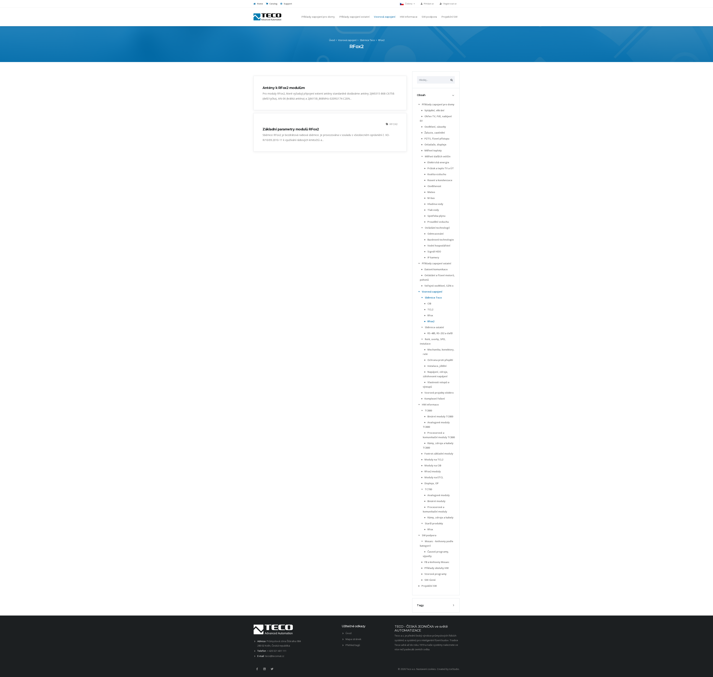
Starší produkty (433, 523)
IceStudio (454, 669)
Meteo (431, 192)
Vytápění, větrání (434, 110)
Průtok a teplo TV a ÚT (440, 168)
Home (259, 3)
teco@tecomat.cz (274, 656)
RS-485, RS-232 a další (440, 333)
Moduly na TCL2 (433, 459)
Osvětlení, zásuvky (435, 126)
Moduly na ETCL (433, 477)
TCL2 (430, 309)
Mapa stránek (353, 639)
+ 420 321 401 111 (276, 650)
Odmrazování (435, 233)
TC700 (428, 489)
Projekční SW (449, 16)
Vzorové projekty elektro (439, 392)
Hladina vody (435, 204)
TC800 (428, 410)
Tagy (420, 605)
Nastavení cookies (426, 669)
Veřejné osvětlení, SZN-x (438, 285)
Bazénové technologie (440, 239)
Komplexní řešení (434, 398)
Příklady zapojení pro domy (318, 16)
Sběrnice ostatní (434, 327)
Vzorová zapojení (384, 16)
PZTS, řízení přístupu (436, 138)
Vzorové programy (435, 574)
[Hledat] (451, 80)
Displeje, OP (431, 483)
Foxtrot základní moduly (438, 453)
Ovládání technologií (437, 227)
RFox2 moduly (432, 471)
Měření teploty (433, 150)
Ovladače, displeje (435, 144)
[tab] (436, 95)
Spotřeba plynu (436, 215)
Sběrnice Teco (367, 40)
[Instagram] (264, 669)
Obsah (421, 95)
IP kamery (433, 257)
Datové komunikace (436, 269)
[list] (419, 104)
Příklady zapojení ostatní (354, 16)
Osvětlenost (434, 186)
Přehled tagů (353, 645)
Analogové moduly (438, 495)
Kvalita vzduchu (436, 174)
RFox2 (381, 40)
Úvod (332, 40)
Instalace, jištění (437, 366)
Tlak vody (433, 210)
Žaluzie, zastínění (434, 132)
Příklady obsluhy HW (436, 568)
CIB (429, 303)
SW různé (430, 580)
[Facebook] (257, 669)
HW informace (408, 16)
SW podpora (429, 16)
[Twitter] (272, 669)
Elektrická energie (438, 162)
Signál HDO (434, 251)
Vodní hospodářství (438, 245)
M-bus (431, 198)
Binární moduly (436, 501)
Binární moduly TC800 (440, 416)
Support (287, 3)
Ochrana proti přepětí (440, 360)
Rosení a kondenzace (439, 180)
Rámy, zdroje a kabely (440, 517)
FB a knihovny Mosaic (436, 562)
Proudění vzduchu (438, 221)
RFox (430, 315)
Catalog (273, 3)
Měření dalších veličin (437, 156)
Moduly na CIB (432, 465)
